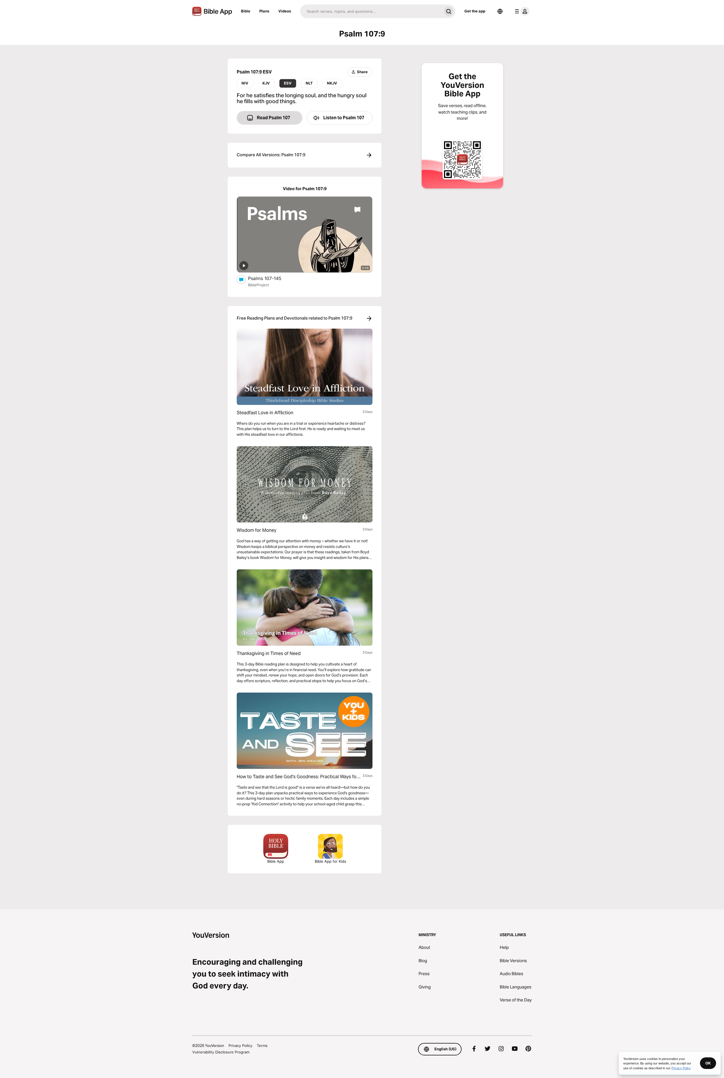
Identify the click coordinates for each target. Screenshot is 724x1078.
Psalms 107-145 (270, 278)
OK (708, 1063)
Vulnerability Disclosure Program (220, 1052)
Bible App (275, 861)
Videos (284, 11)
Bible (245, 11)
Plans (264, 11)
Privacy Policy (240, 1045)
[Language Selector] (500, 11)
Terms (262, 1045)
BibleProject (258, 285)
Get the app (474, 11)
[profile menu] (521, 11)
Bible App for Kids (330, 861)
